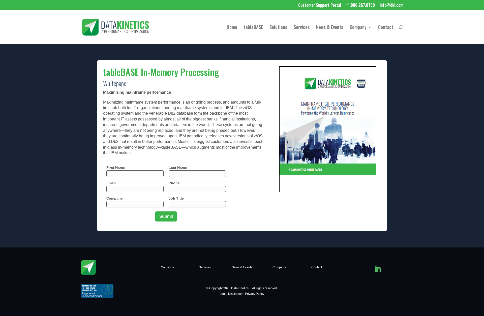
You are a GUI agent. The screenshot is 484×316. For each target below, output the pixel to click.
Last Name (178, 168)
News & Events (329, 27)
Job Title (176, 198)
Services (302, 27)
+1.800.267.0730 (360, 5)
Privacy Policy (254, 294)
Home (232, 27)
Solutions (278, 27)
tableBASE (253, 27)
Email (111, 183)
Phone (174, 183)
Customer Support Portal (319, 5)
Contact (385, 27)
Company (358, 27)
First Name (115, 168)
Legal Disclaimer (231, 294)
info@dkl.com (391, 5)
